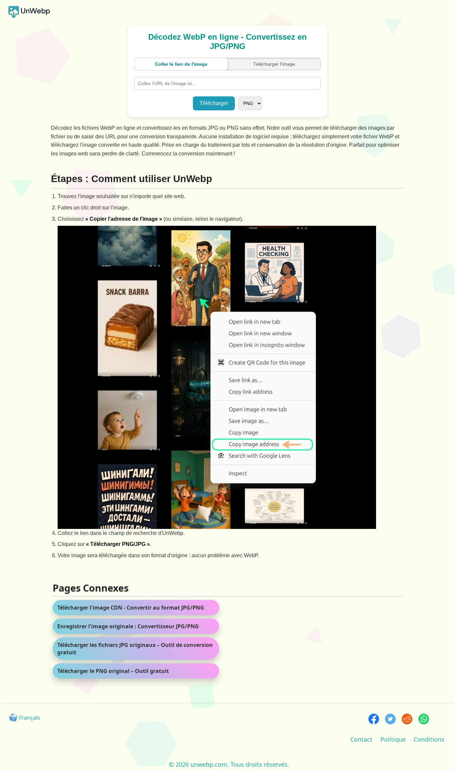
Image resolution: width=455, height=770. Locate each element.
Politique (393, 739)
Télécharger (214, 103)
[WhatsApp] (424, 720)
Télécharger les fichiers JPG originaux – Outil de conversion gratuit (135, 648)
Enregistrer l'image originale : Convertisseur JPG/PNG (128, 626)
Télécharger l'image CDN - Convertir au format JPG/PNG (130, 607)
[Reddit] (407, 720)
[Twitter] (390, 720)
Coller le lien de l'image (181, 64)
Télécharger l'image (274, 64)
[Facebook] (374, 720)
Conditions (429, 739)
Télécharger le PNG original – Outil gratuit (113, 671)
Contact (361, 739)
